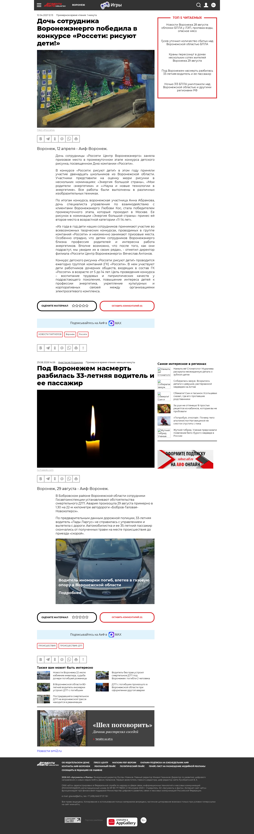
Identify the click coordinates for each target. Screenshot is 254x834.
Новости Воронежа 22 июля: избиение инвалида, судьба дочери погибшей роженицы (70, 675)
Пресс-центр (101, 762)
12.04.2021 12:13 (45, 15)
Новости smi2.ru (49, 751)
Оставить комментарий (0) (127, 306)
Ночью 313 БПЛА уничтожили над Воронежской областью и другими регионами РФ (187, 87)
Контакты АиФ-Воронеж (76, 766)
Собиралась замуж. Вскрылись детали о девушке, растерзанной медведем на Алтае (192, 384)
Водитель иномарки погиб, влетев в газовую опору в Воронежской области (104, 582)
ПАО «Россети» (46, 130)
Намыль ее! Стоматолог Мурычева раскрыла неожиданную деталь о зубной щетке (193, 371)
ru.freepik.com (45, 470)
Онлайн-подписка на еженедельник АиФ (164, 762)
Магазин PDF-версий (124, 762)
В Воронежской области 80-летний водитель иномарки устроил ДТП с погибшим (69, 687)
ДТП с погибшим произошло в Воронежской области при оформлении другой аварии (129, 687)
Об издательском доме (75, 762)
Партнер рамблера (94, 820)
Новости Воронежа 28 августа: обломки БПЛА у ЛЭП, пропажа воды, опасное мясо (187, 28)
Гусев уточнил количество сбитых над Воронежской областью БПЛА (187, 43)
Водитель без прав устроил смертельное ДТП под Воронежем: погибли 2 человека (131, 675)
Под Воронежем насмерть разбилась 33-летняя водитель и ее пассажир (187, 72)
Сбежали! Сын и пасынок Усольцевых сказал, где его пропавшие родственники (195, 396)
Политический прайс (132, 766)
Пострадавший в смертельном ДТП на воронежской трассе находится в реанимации (71, 699)
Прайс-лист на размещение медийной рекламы (177, 766)
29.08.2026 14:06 (46, 362)
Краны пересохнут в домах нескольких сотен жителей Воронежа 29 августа (187, 57)
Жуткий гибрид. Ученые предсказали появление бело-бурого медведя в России (195, 433)
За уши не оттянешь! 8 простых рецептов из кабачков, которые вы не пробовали (195, 408)
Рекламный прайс (105, 766)
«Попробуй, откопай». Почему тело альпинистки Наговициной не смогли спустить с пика (194, 420)
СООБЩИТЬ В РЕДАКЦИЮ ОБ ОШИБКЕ (82, 770)
